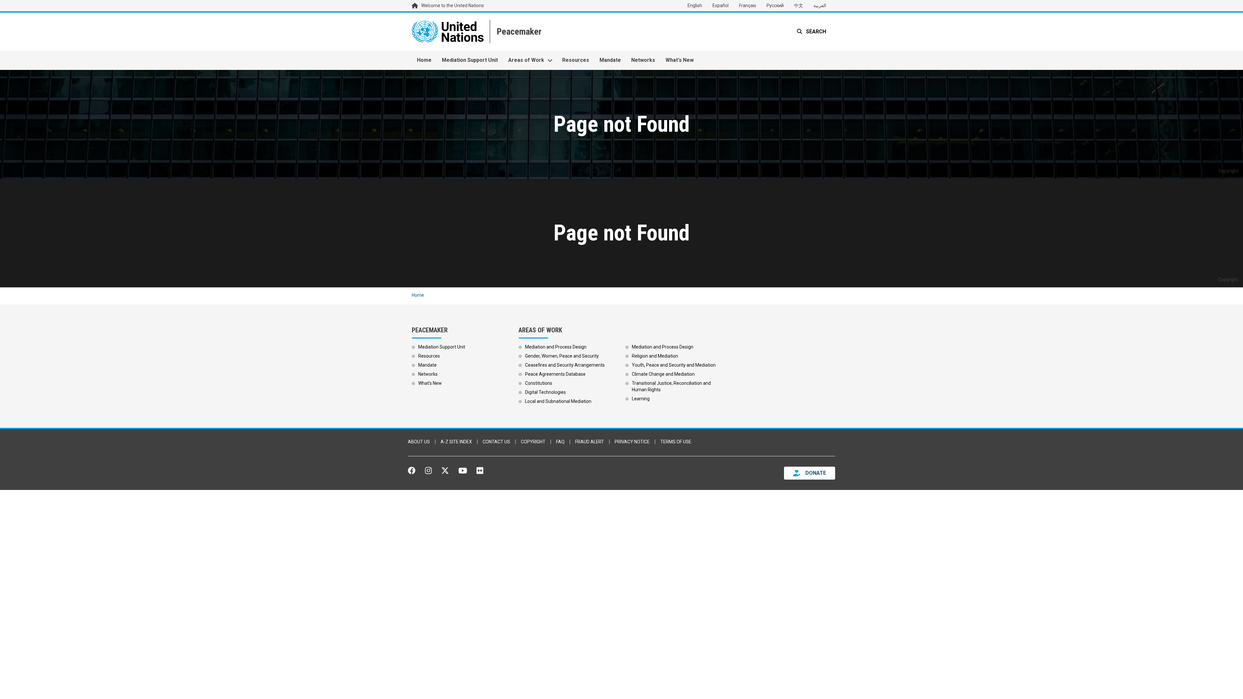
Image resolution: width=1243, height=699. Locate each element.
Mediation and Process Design (556, 347)
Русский (775, 5)
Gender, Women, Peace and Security (562, 356)
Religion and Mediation (655, 356)
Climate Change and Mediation (663, 374)
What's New (680, 60)
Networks (643, 60)
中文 (798, 5)
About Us (419, 441)
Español (720, 5)
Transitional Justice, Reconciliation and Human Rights (671, 386)
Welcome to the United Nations (452, 5)
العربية (819, 5)
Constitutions (538, 383)
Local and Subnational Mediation (558, 401)
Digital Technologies (545, 392)
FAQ (560, 441)
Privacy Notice (632, 441)
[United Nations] (448, 31)
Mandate (610, 60)
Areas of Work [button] (526, 60)
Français (747, 5)
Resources (575, 60)
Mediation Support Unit (470, 60)
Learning (641, 398)
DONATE (815, 473)
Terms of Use (675, 441)
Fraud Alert (589, 441)
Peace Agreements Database (555, 374)
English (695, 5)
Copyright (533, 441)
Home (424, 60)
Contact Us (496, 441)
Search (815, 31)
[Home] (518, 31)
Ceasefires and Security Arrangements (565, 365)
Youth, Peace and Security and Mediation (674, 365)
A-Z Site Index (456, 441)
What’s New (430, 383)
